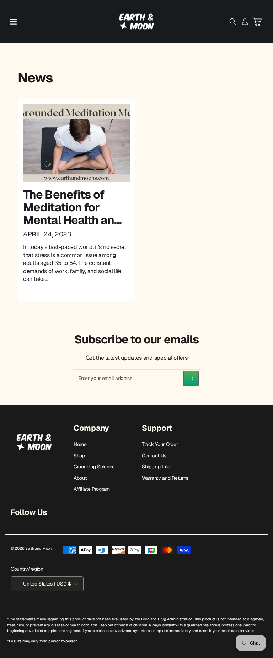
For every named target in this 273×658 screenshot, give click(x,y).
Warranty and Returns (165, 478)
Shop (79, 455)
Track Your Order (160, 444)
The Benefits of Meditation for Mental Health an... (72, 207)
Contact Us (154, 455)
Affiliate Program (92, 489)
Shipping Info (156, 466)
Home (80, 444)
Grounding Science (94, 466)
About (80, 478)
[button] (13, 22)
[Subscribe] (191, 378)
